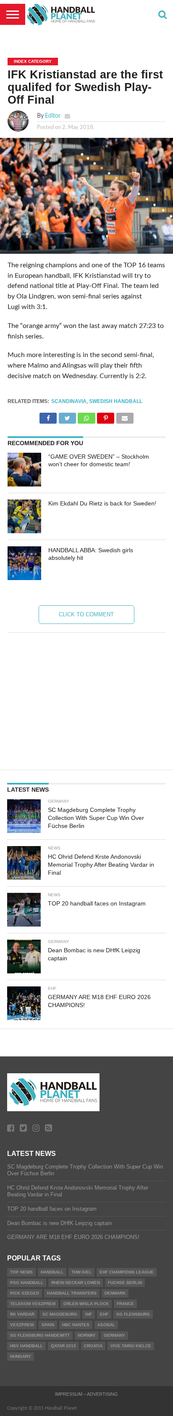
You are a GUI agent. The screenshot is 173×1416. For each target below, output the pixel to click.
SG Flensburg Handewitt (40, 1335)
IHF (88, 1314)
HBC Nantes (75, 1324)
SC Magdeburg (59, 1314)
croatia (93, 1345)
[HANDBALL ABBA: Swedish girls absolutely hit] (24, 563)
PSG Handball (26, 1282)
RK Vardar (22, 1314)
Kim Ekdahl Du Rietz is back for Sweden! (102, 503)
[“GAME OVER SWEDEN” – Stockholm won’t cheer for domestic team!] (24, 469)
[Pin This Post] (106, 416)
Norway (87, 1335)
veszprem (22, 1324)
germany (114, 1335)
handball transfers (72, 1293)
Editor (52, 116)
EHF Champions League (127, 1272)
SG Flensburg (133, 1314)
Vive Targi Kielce (130, 1345)
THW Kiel (81, 1272)
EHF (104, 1314)
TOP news (21, 1272)
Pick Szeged (24, 1293)
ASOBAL (106, 1324)
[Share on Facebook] (48, 416)
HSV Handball (26, 1345)
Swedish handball (115, 401)
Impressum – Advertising (86, 1394)
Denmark (115, 1293)
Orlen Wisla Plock (86, 1303)
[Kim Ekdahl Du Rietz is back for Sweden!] (24, 516)
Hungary (20, 1356)
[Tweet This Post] (67, 416)
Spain (48, 1324)
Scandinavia (68, 401)
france (125, 1303)
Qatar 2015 (63, 1345)
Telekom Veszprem (32, 1303)
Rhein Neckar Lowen (75, 1282)
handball (52, 1272)
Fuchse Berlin (125, 1282)
